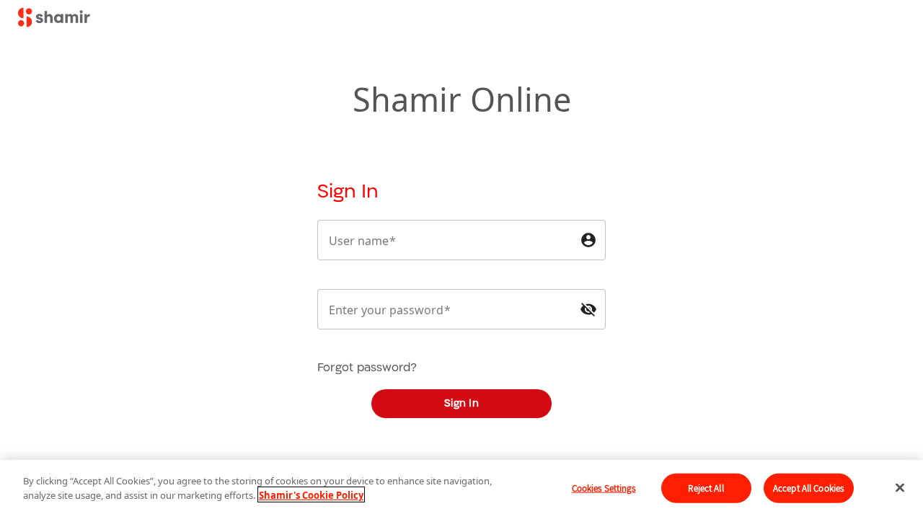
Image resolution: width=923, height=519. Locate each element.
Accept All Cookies (808, 488)
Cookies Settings (604, 488)
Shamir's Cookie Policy (311, 494)
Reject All (705, 488)
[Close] (900, 487)
